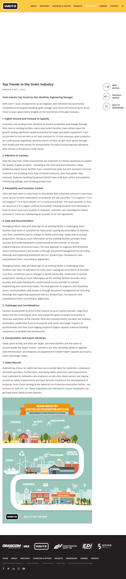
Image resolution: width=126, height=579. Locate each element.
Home (5, 558)
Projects (78, 6)
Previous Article (116, 96)
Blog (22, 89)
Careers (103, 6)
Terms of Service (47, 563)
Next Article (115, 86)
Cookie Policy (60, 563)
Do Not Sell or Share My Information (81, 563)
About (33, 6)
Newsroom (90, 6)
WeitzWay (44, 6)
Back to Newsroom (118, 106)
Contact (114, 6)
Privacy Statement (33, 563)
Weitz (10, 6)
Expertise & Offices (61, 6)
